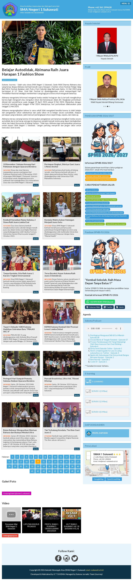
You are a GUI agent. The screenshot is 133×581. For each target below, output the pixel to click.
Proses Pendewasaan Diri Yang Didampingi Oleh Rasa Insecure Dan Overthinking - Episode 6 (107, 344)
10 (55, 457)
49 (78, 471)
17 (21, 462)
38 (66, 466)
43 (44, 471)
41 (32, 471)
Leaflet (106, 475)
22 (49, 462)
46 (61, 471)
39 (72, 466)
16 (15, 462)
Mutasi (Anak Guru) (93, 196)
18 (26, 462)
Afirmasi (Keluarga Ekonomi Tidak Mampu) (100, 193)
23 (55, 462)
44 (49, 471)
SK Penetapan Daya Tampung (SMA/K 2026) (101, 179)
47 (66, 471)
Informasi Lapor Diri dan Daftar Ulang (98, 173)
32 (32, 466)
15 (9, 462)
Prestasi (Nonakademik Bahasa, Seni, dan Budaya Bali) (104, 212)
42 (38, 471)
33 (38, 466)
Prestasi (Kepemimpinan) (94, 221)
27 (78, 462)
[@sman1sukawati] (74, 561)
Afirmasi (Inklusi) (92, 190)
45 (55, 471)
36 (55, 466)
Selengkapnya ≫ (10, 535)
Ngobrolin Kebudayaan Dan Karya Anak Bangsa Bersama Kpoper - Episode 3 (109, 356)
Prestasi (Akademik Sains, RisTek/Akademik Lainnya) (104, 206)
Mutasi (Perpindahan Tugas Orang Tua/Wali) (101, 200)
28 (9, 466)
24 (61, 462)
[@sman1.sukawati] (66, 561)
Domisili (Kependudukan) (95, 224)
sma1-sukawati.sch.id (95, 570)
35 (49, 466)
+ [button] (88, 453)
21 (44, 462)
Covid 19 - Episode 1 (98, 362)
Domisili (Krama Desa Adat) (116, 224)
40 (78, 466)
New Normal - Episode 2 (100, 359)
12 (66, 457)
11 (61, 457)
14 (78, 457)
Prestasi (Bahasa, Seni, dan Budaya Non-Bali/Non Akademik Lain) (106, 216)
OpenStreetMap (116, 475)
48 (72, 471)
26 (72, 462)
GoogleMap (99, 479)
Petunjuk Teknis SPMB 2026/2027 (97, 176)
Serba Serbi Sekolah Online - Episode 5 (106, 348)
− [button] (88, 457)
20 (38, 462)
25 (66, 462)
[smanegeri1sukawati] (58, 561)
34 (44, 466)
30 (21, 466)
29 (15, 466)
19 (32, 462)
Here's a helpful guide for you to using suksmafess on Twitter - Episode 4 (106, 352)
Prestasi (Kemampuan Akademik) (97, 203)
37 (61, 466)
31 (26, 466)
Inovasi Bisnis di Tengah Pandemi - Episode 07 (109, 340)
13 (72, 457)
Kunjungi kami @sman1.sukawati (16, 493)
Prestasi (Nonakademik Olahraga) (97, 209)
